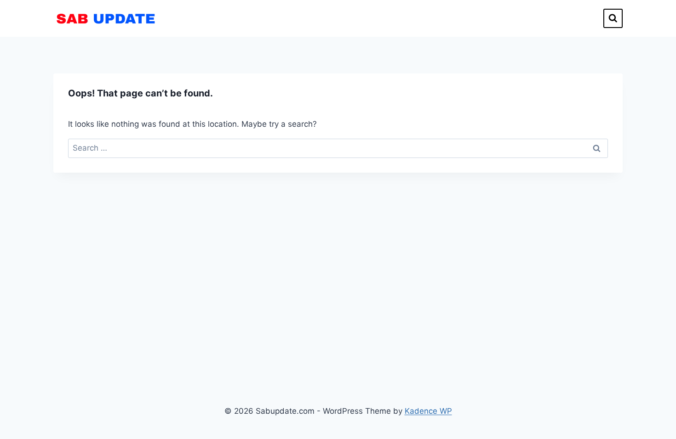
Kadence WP (428, 411)
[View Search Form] (613, 18)
